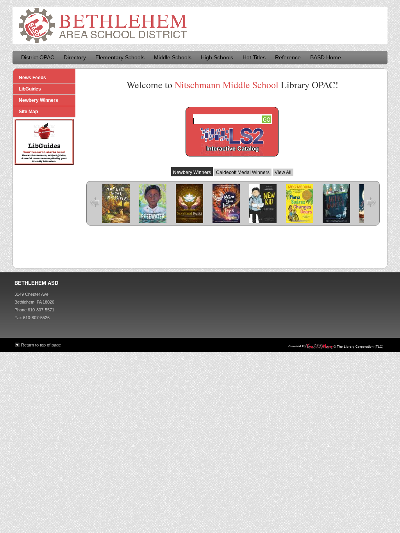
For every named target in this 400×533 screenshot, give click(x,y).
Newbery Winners (192, 172)
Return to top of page (41, 345)
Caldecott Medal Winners (243, 172)
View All (283, 172)
